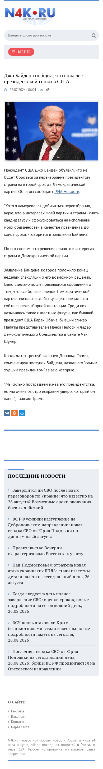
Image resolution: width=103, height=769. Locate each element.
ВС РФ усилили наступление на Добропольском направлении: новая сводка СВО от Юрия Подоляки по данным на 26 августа (45, 527)
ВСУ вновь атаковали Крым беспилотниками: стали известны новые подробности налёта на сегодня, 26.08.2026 (49, 631)
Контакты (18, 722)
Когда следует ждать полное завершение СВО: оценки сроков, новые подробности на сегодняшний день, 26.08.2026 (48, 602)
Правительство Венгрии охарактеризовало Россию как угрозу (45, 550)
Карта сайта (20, 727)
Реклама (17, 711)
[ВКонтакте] (7, 413)
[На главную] (43, 14)
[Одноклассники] (14, 413)
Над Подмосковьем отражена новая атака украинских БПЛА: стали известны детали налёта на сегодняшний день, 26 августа (49, 573)
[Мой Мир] (22, 413)
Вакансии (18, 716)
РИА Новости (66, 191)
